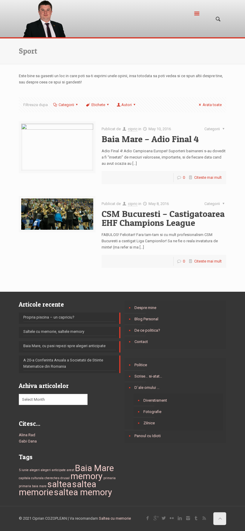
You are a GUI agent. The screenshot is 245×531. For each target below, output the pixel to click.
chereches (52, 478)
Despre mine (145, 307)
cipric (132, 129)
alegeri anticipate (53, 470)
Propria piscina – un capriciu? (48, 317)
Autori (126, 105)
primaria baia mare (33, 486)
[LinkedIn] (180, 518)
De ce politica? (147, 330)
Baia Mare (94, 468)
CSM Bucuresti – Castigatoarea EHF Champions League (163, 218)
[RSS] (204, 518)
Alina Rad (27, 435)
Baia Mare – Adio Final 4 (150, 138)
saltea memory (83, 492)
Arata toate (212, 105)
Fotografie (152, 411)
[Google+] (156, 518)
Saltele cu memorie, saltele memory (53, 331)
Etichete (98, 105)
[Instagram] (188, 518)
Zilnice (149, 423)
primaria (109, 478)
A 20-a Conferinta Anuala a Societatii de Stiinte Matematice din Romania (63, 363)
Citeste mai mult (208, 177)
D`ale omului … (147, 387)
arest (70, 470)
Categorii (66, 105)
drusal (65, 478)
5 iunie (24, 470)
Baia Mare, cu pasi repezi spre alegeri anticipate (64, 346)
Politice (140, 365)
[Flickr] (172, 518)
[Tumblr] (196, 518)
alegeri (35, 470)
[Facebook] (148, 518)
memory (86, 476)
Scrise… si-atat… (148, 376)
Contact (141, 341)
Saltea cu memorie (115, 518)
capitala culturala (31, 478)
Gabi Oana (28, 441)
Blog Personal (146, 319)
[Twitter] (164, 518)
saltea (59, 484)
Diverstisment (155, 400)
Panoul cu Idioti (147, 436)
